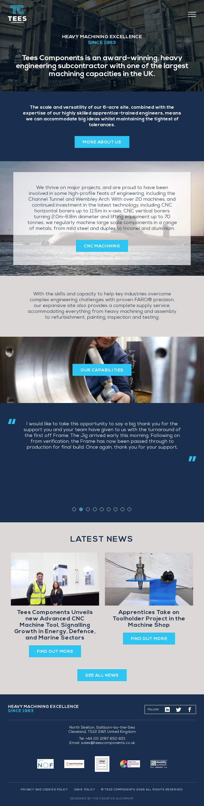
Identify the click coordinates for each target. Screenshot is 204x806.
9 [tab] (129, 509)
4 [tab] (95, 509)
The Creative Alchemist (113, 798)
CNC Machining (102, 246)
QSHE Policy (84, 789)
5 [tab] (102, 509)
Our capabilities (102, 370)
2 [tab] (81, 509)
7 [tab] (115, 509)
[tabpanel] (102, 440)
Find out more (55, 652)
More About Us (102, 142)
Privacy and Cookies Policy (44, 789)
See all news (102, 675)
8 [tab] (122, 509)
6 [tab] (108, 509)
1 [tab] (74, 509)
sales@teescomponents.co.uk (108, 743)
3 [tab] (88, 509)
